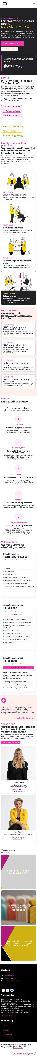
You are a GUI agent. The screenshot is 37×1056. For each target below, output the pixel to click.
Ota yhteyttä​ (7, 1035)
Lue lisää (4, 852)
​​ (9, 1015)
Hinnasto (6, 1030)
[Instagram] (7, 990)
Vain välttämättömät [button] (19, 1053)
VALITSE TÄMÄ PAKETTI (18, 668)
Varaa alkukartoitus (12, 43)
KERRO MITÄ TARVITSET (18, 564)
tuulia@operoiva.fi (18, 791)
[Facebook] (3, 990)
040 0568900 (9, 975)
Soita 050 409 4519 (18, 790)
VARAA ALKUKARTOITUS (11, 742)
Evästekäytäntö (18, 1048)
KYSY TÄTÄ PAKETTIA (18, 615)
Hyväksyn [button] (31, 1053)
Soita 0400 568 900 (18, 837)
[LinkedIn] (12, 990)
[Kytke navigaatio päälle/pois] (34, 4)
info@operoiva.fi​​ (10, 978)
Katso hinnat (9, 49)
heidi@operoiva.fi (18, 839)
